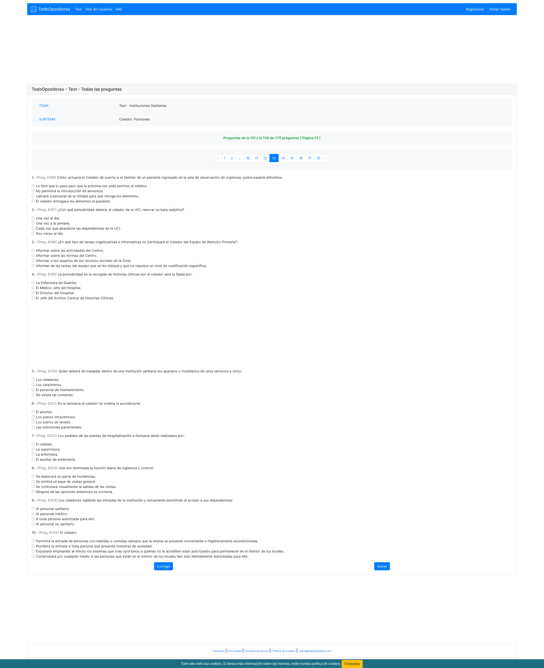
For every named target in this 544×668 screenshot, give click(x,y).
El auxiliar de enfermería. (56, 459)
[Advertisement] (154, 50)
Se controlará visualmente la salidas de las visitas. (76, 486)
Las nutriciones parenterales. (59, 427)
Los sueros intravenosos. (56, 417)
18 (318, 158)
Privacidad (235, 650)
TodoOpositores (53, 9)
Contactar (219, 650)
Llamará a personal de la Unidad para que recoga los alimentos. (87, 196)
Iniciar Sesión (500, 9)
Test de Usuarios (98, 9)
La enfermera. (47, 454)
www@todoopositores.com (315, 650)
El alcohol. (44, 412)
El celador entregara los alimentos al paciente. (73, 201)
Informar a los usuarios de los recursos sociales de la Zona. (83, 260)
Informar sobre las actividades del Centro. (70, 250)
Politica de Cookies (284, 650)
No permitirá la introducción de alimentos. (70, 191)
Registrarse (475, 9)
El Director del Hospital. (55, 293)
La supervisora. (48, 449)
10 (248, 158)
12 (265, 158)
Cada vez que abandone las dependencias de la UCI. (78, 228)
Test (78, 9)
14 (283, 158)
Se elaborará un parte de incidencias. (66, 476)
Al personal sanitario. (53, 509)
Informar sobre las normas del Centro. (66, 255)
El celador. (44, 444)
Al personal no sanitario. (55, 524)
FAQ (119, 9)
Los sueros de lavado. (53, 422)
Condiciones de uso (257, 650)
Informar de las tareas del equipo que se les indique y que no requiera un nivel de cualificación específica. (121, 266)
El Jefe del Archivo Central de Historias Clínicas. (75, 298)
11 (256, 158)
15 (292, 158)
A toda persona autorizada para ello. (65, 519)
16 (301, 158)
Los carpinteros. (49, 385)
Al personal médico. (52, 514)
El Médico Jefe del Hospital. (58, 288)
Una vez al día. (48, 218)
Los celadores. (47, 379)
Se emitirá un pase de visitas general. (66, 481)
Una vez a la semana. (53, 223)
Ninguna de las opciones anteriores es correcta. (74, 492)
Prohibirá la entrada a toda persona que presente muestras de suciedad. (94, 546)
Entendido (352, 664)
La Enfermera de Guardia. (56, 283)
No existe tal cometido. (55, 395)
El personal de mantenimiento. (60, 390)
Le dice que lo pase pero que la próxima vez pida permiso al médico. (91, 186)
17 (309, 158)
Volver (382, 566)
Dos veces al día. (49, 233)
